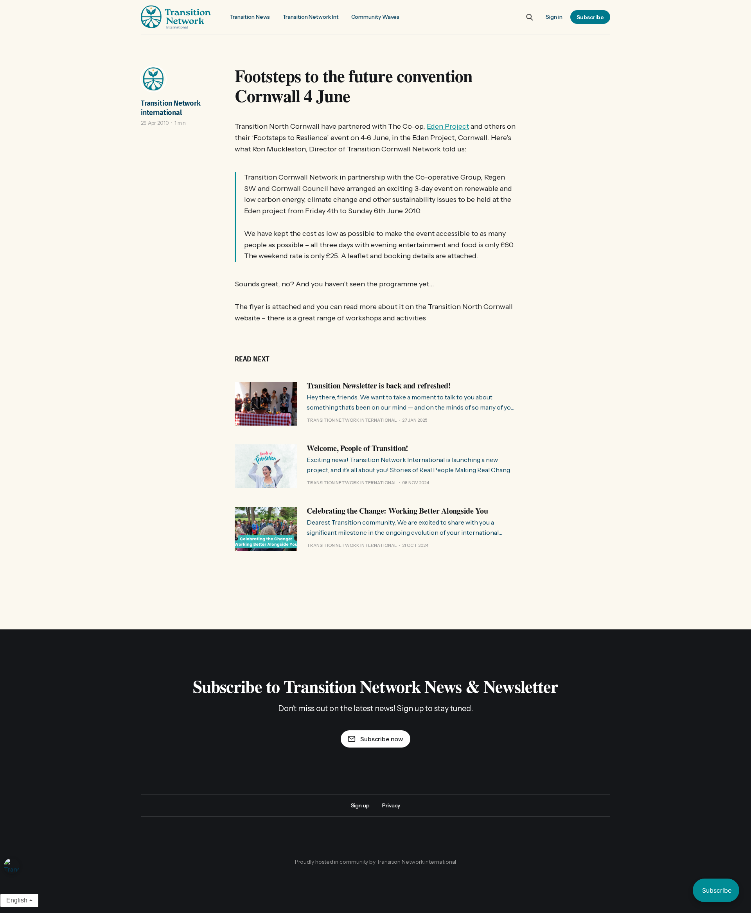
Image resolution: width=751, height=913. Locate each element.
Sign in (554, 16)
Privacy (391, 805)
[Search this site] (529, 17)
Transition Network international (171, 108)
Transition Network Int (310, 16)
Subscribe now (381, 739)
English (16, 900)
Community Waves (375, 16)
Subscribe (590, 17)
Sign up (360, 805)
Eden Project (448, 126)
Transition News (250, 16)
